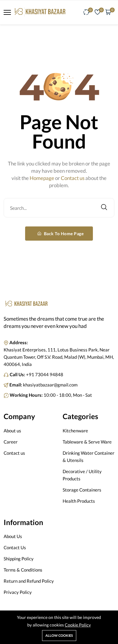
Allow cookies (59, 635)
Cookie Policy (78, 624)
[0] (87, 12)
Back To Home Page (63, 233)
